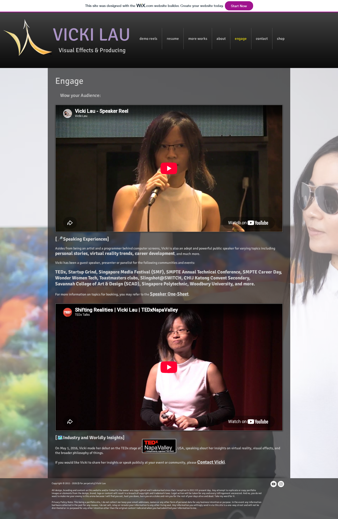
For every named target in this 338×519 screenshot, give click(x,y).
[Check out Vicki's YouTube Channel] (273, 484)
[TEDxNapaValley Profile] (159, 446)
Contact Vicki (211, 462)
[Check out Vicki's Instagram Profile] (281, 484)
